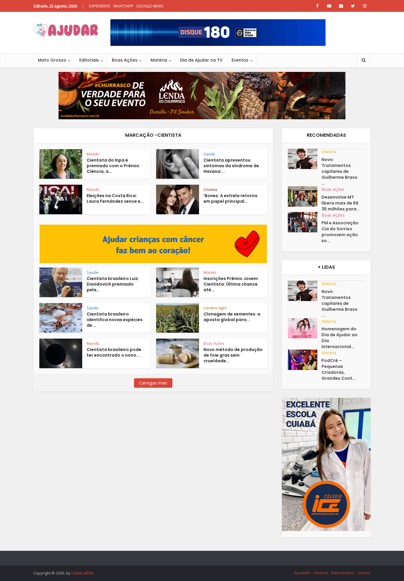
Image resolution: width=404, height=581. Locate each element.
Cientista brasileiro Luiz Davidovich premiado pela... (112, 284)
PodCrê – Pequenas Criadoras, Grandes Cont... (338, 369)
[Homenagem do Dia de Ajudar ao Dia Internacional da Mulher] (304, 328)
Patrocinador (343, 572)
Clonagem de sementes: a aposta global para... (231, 317)
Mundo (93, 154)
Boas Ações (125, 60)
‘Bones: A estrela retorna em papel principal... (230, 198)
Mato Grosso (52, 60)
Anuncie (321, 572)
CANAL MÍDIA (82, 573)
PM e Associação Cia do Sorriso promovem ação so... (339, 232)
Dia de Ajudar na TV (201, 60)
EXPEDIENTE (99, 6)
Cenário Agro (215, 307)
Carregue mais (153, 383)
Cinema (210, 189)
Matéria (159, 60)
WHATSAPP (123, 6)
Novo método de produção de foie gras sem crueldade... (233, 355)
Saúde (209, 154)
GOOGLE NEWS (150, 6)
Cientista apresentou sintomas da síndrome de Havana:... (231, 165)
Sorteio (364, 572)
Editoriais (89, 60)
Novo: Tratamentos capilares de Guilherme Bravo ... (339, 171)
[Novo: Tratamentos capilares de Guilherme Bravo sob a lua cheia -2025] (304, 159)
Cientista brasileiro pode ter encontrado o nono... (114, 352)
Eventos (240, 60)
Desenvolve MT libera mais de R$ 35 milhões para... (340, 203)
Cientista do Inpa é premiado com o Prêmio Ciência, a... (113, 165)
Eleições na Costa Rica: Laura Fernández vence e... (115, 198)
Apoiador (302, 572)
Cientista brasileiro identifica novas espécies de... (115, 319)
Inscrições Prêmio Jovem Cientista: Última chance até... (230, 284)
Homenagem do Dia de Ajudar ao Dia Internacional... (339, 338)
